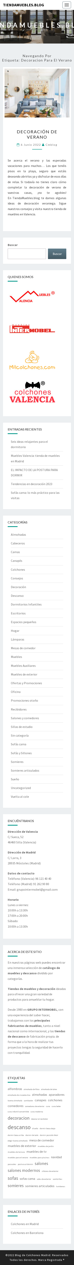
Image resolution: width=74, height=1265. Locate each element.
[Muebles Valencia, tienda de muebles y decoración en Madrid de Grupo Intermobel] (32, 298)
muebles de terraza (16, 1152)
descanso (19, 1127)
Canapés (16, 561)
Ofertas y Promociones (26, 683)
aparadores (57, 1094)
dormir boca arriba (16, 1135)
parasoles (12, 1164)
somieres (16, 1185)
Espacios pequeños (23, 622)
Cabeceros (18, 543)
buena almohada (15, 1100)
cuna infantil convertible (18, 1111)
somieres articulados (39, 1186)
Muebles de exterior (24, 674)
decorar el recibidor (39, 1119)
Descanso (17, 596)
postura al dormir (25, 1164)
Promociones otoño (24, 700)
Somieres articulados (25, 770)
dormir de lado (31, 1135)
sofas (13, 1178)
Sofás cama (18, 744)
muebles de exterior (22, 1146)
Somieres (17, 762)
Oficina (16, 692)
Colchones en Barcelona (27, 1233)
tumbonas (60, 1186)
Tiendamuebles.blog (23, 4)
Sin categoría (20, 735)
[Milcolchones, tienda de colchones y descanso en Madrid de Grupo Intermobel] (32, 361)
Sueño (15, 779)
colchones (55, 1100)
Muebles (16, 657)
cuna (48, 1106)
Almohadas (18, 534)
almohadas (39, 1094)
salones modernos (24, 1170)
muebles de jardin (46, 1146)
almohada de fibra (31, 1089)
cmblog (51, 144)
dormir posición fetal (49, 1135)
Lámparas (17, 639)
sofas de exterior (44, 1179)
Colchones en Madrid (25, 1224)
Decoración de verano (37, 134)
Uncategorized (21, 788)
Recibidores (19, 709)
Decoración (18, 587)
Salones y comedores (25, 718)
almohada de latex (49, 1089)
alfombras (15, 1089)
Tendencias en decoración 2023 (31, 484)
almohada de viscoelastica (19, 1095)
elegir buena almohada (18, 1140)
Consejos (17, 578)
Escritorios (18, 613)
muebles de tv (36, 1151)
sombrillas (57, 1179)
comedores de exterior (34, 1106)
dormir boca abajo (47, 1128)
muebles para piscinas (39, 1157)
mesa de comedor (41, 1140)
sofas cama (27, 1178)
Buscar (13, 245)
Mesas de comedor (23, 648)
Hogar (15, 631)
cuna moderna (37, 1111)
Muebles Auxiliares (23, 666)
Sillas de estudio (22, 727)
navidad (56, 1157)
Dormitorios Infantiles (26, 604)
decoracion (19, 1118)
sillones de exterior (50, 1171)
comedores (15, 1106)
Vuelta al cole (20, 797)
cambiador (28, 1100)
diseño (35, 1128)
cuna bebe (56, 1106)
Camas (15, 552)
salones (41, 1163)
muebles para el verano (18, 1157)
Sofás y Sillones (21, 753)
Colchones (18, 569)
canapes (40, 1100)
